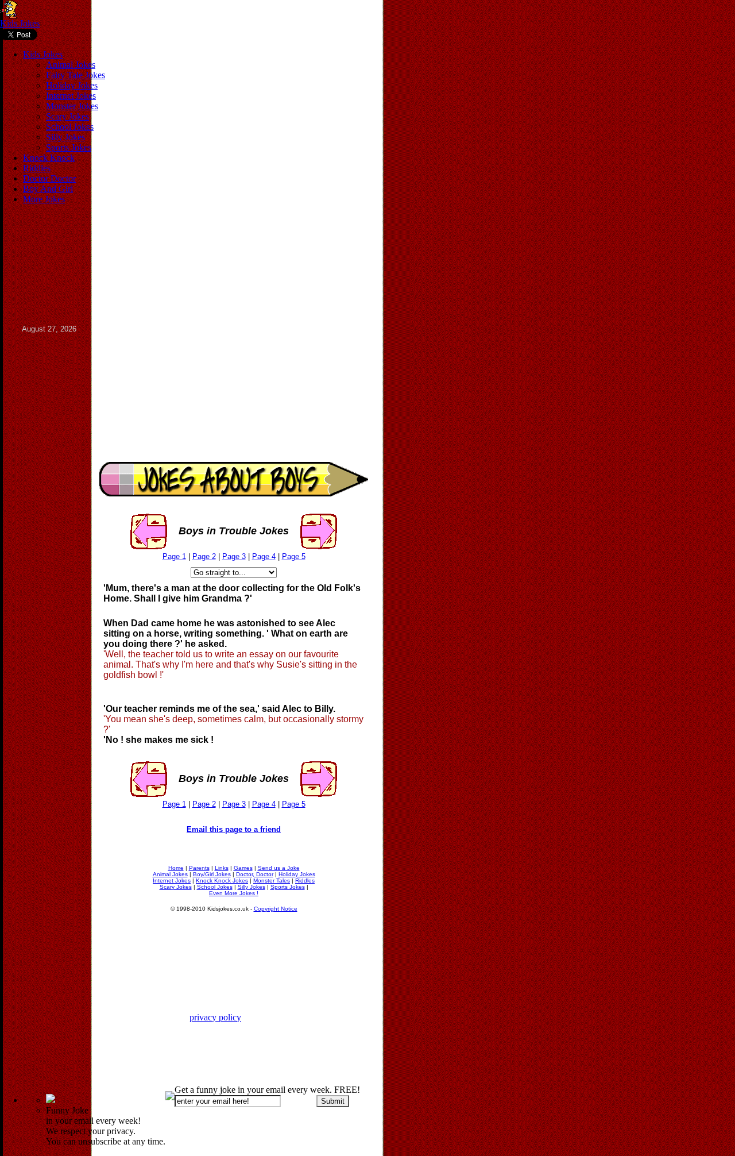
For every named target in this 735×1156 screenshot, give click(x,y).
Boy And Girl (48, 189)
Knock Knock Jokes (222, 880)
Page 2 (204, 556)
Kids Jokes (20, 23)
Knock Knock (49, 158)
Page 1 (174, 556)
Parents (199, 868)
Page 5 (293, 556)
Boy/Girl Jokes (212, 874)
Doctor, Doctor (254, 874)
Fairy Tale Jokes (75, 75)
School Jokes (70, 127)
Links (222, 868)
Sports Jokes (68, 147)
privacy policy (215, 1017)
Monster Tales (271, 880)
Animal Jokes (70, 65)
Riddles (37, 168)
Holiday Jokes (72, 85)
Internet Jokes (71, 96)
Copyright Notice (275, 908)
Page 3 (234, 556)
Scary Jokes (67, 116)
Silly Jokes (65, 137)
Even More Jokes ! (233, 893)
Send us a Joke (279, 868)
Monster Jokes (72, 106)
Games (243, 868)
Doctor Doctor (49, 178)
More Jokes (44, 199)
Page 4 (264, 556)
